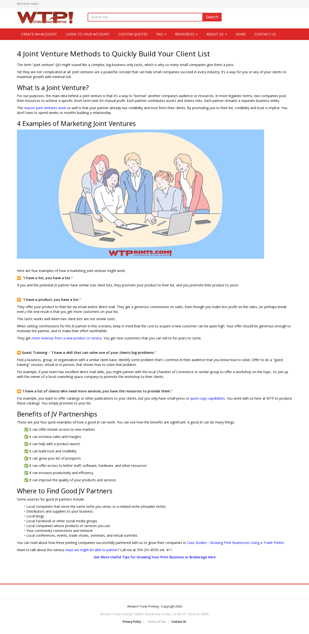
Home (241, 34)
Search (212, 17)
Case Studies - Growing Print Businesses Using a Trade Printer (235, 542)
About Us (215, 34)
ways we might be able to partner (91, 550)
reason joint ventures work (45, 108)
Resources (185, 34)
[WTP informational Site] (45, 17)
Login (288, 4)
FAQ (160, 34)
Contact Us (265, 34)
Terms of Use (156, 622)
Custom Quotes (132, 34)
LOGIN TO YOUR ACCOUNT (88, 34)
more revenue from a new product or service (67, 338)
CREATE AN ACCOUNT (39, 34)
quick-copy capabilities (207, 398)
